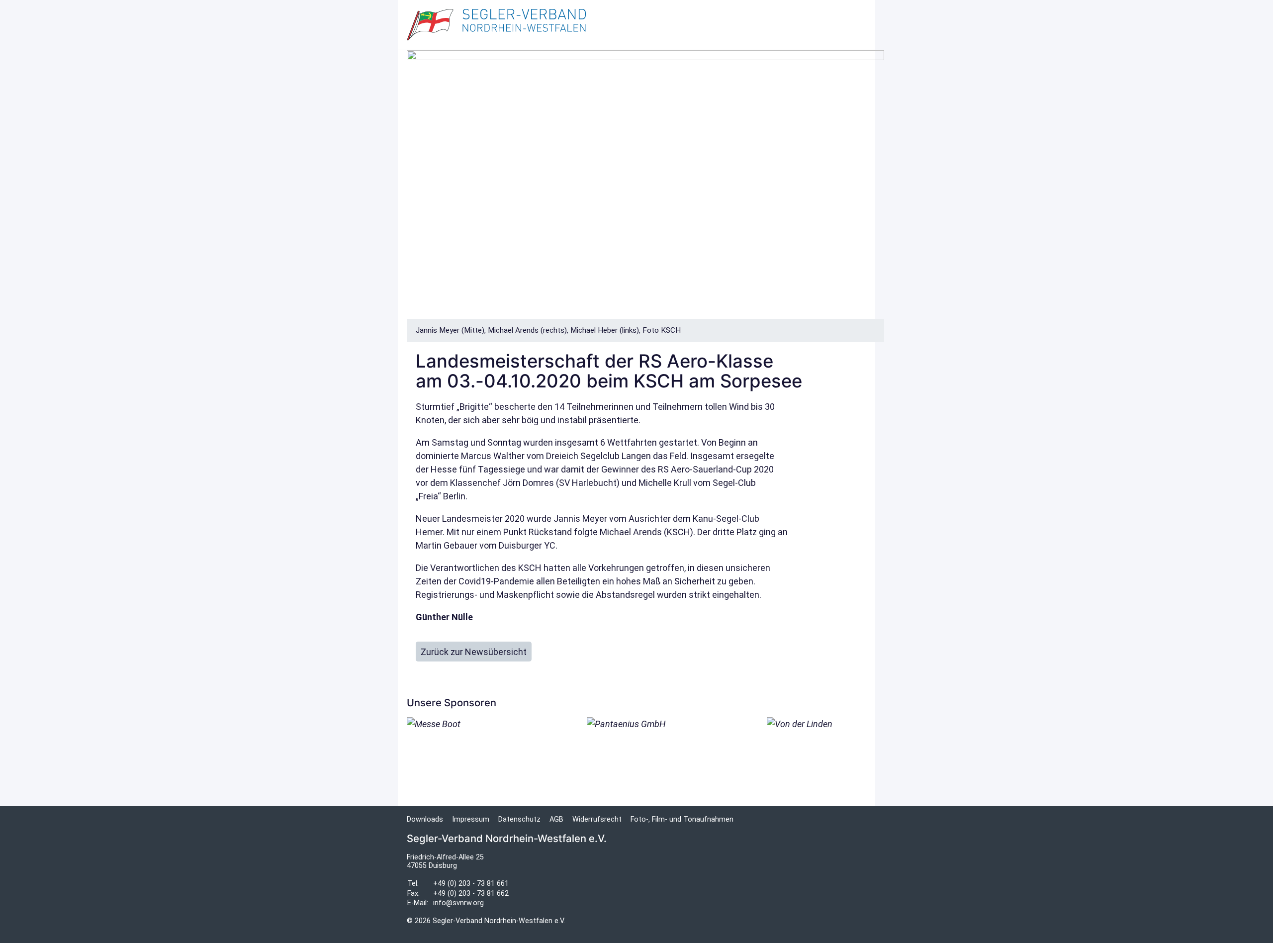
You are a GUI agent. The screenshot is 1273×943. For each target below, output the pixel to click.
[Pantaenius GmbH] (636, 752)
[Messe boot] (456, 739)
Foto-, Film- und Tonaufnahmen (682, 819)
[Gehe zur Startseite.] (496, 25)
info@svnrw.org (458, 903)
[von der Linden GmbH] (816, 752)
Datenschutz (519, 819)
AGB (556, 819)
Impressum (470, 819)
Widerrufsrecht (597, 819)
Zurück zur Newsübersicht (474, 652)
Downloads (425, 819)
